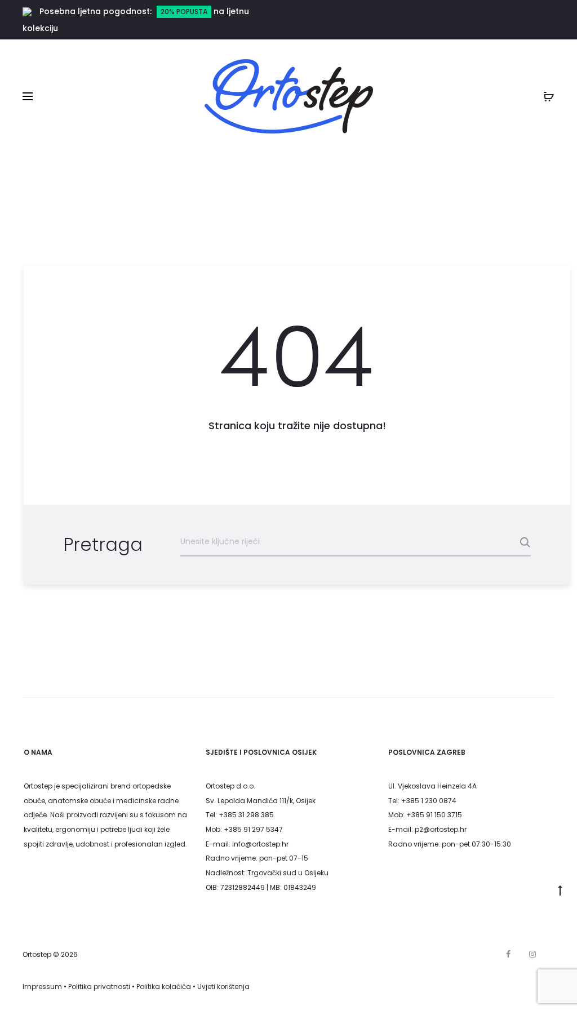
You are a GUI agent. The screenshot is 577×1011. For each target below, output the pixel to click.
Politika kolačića (163, 986)
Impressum (42, 986)
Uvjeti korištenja (223, 986)
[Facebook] (508, 954)
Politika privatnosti (99, 986)
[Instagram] (532, 954)
